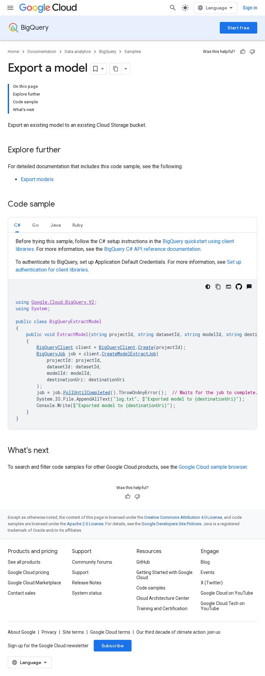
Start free (238, 28)
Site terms (73, 632)
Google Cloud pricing (28, 572)
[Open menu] (10, 7)
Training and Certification (161, 608)
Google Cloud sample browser (213, 467)
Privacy (49, 632)
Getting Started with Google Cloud (164, 575)
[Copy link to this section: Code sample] (61, 205)
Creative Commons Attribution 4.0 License (183, 517)
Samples (132, 51)
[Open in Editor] (228, 287)
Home (13, 51)
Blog (205, 562)
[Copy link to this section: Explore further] (67, 150)
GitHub (143, 562)
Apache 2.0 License (85, 523)
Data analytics (78, 51)
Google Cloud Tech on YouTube (223, 606)
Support (80, 572)
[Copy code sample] (218, 287)
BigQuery (34, 28)
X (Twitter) (212, 582)
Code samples (150, 587)
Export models (37, 179)
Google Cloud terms (110, 632)
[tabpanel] (132, 333)
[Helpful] (243, 51)
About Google (22, 632)
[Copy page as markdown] (116, 68)
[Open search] (173, 8)
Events (208, 572)
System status (87, 593)
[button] (17, 224)
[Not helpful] (252, 51)
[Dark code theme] (208, 287)
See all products (24, 562)
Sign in (250, 7)
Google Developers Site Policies (171, 523)
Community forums (92, 562)
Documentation (41, 51)
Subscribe (112, 646)
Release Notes (86, 582)
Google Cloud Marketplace (34, 582)
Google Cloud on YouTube (227, 593)
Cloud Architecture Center (162, 598)
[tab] (17, 224)
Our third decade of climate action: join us (178, 632)
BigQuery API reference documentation (152, 249)
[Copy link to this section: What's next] (55, 451)
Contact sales (22, 593)
